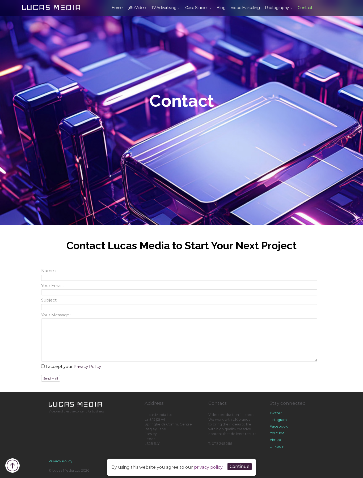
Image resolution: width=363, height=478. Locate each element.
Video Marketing (245, 7)
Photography (277, 7)
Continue (240, 466)
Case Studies (196, 7)
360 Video (137, 7)
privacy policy (208, 467)
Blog (221, 7)
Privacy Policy (87, 366)
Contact (305, 7)
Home (117, 7)
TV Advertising (163, 7)
